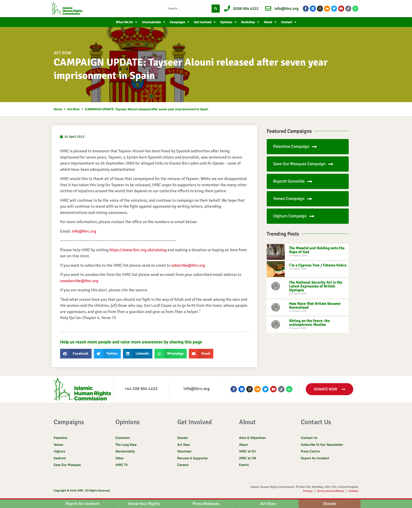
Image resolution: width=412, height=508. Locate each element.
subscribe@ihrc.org (188, 265)
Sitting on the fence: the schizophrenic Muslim (309, 322)
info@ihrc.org (84, 231)
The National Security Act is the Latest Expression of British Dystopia (315, 286)
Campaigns (177, 22)
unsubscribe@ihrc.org (79, 280)
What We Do (124, 22)
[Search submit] (216, 9)
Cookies (353, 491)
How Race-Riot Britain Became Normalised (315, 305)
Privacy (308, 491)
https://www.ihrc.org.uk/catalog (138, 249)
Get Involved (202, 22)
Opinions (226, 22)
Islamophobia (151, 22)
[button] (76, 353)
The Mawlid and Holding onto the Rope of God (317, 250)
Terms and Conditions (330, 491)
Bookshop (248, 22)
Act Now (62, 53)
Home (58, 109)
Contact (286, 22)
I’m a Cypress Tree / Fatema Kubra (317, 265)
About (268, 22)
